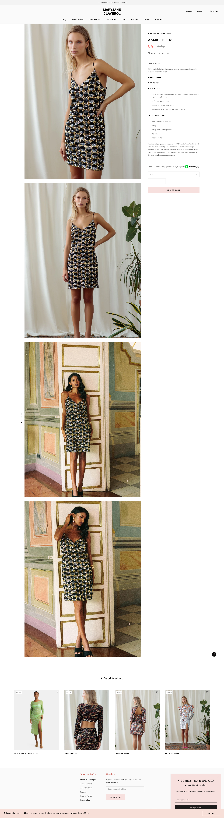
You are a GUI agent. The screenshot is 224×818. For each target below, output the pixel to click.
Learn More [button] (83, 813)
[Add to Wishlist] (57, 692)
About (147, 19)
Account (189, 11)
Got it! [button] (211, 813)
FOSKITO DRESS (71, 754)
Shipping (83, 792)
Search (199, 11)
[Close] (217, 777)
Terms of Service (86, 796)
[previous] (8, 721)
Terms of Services (86, 784)
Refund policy (85, 800)
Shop (63, 19)
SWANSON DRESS (122, 754)
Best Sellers (94, 19)
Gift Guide (111, 19)
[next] (216, 721)
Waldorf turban (153, 83)
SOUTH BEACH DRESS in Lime (26, 754)
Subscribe (196, 808)
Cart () (214, 11)
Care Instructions (86, 788)
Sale (123, 19)
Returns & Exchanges (88, 780)
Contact (159, 19)
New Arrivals (78, 19)
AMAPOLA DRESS (172, 754)
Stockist (134, 19)
